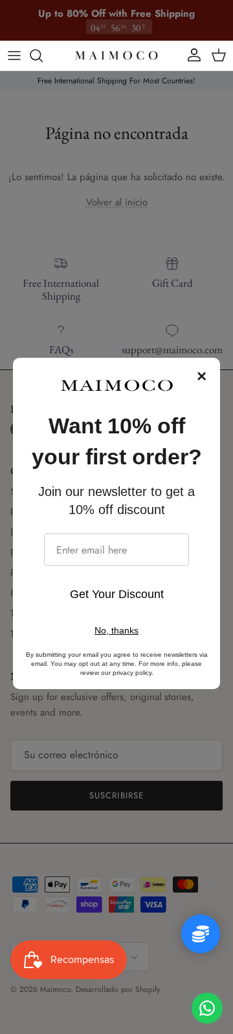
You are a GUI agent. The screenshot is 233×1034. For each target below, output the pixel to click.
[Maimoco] (116, 55)
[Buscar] (42, 55)
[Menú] (14, 55)
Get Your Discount (117, 594)
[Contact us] (207, 1008)
